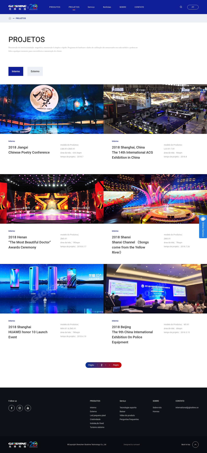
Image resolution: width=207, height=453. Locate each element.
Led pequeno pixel (98, 415)
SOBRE (123, 7)
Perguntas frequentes (129, 419)
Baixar (122, 411)
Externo (35, 71)
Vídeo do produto (127, 415)
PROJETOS (74, 7)
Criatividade (95, 419)
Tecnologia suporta (128, 407)
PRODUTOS (54, 7)
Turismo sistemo (97, 427)
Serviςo (91, 7)
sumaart (136, 445)
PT (193, 7)
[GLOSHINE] (23, 7)
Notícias (107, 7)
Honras (156, 411)
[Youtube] (28, 408)
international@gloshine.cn (187, 407)
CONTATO (139, 7)
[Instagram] (20, 408)
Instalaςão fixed (97, 423)
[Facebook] (11, 408)
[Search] (181, 7)
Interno (16, 71)
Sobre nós (157, 407)
